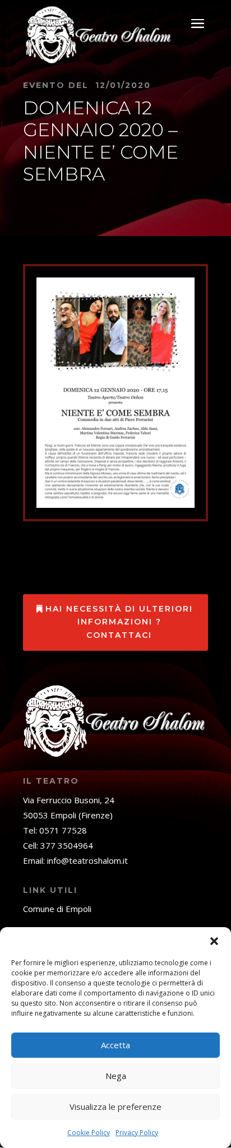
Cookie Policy (88, 1132)
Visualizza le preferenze (115, 1106)
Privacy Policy (137, 1132)
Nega (115, 1075)
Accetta (115, 1044)
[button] (214, 941)
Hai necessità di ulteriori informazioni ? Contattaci (119, 622)
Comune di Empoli (57, 908)
